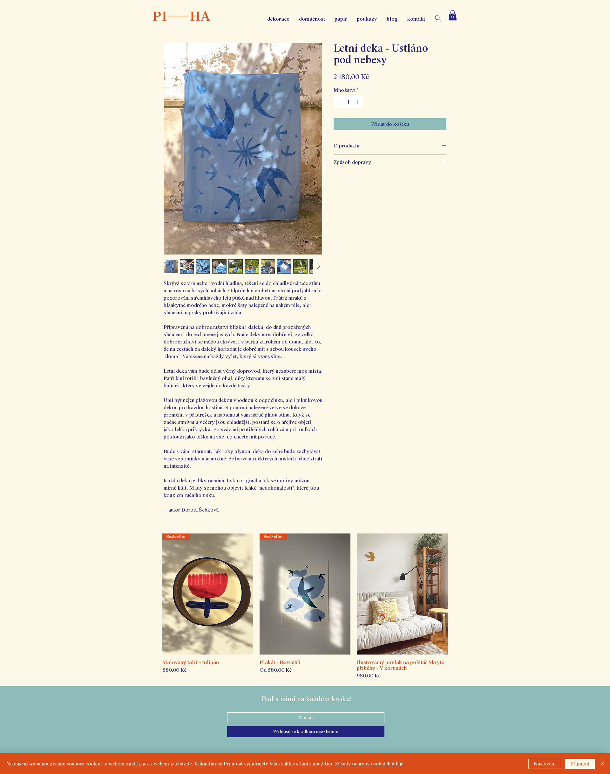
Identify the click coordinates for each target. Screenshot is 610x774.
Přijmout (579, 764)
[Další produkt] (457, 593)
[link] (452, 15)
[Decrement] (339, 102)
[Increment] (358, 102)
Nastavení (545, 764)
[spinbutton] (348, 102)
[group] (305, 606)
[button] (367, 19)
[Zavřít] (602, 764)
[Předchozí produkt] (153, 593)
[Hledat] (437, 18)
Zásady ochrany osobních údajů (369, 764)
